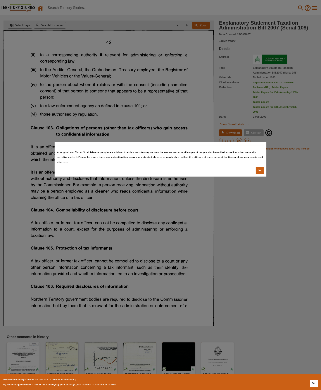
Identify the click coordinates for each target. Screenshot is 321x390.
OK (260, 170)
